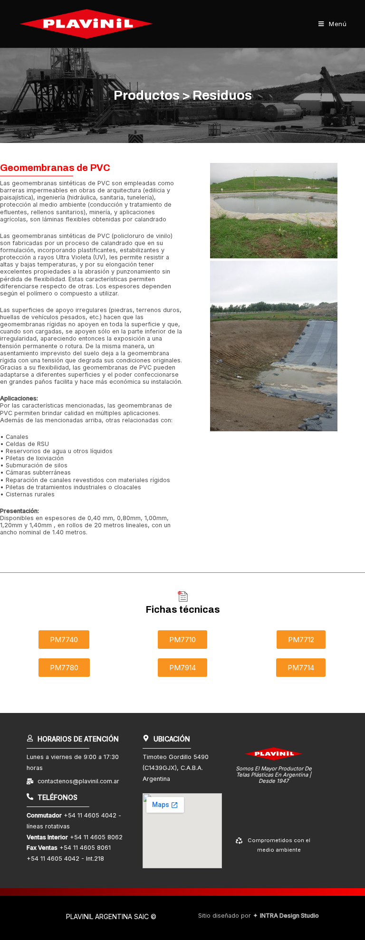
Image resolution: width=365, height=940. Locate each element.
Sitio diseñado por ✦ (258, 915)
